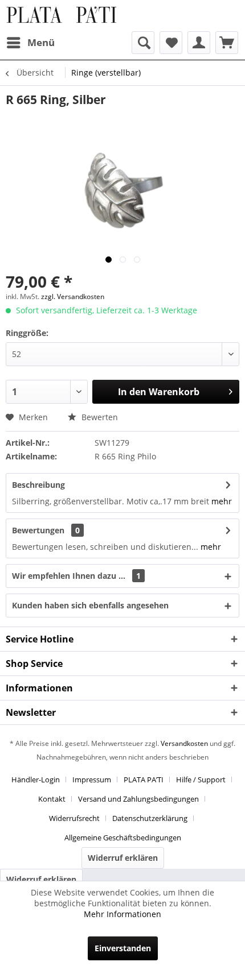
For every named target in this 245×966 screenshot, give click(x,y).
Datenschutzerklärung (149, 818)
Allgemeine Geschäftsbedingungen (122, 837)
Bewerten (98, 417)
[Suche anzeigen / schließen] (143, 42)
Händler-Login (35, 779)
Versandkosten (184, 743)
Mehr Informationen (122, 914)
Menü (41, 42)
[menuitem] (30, 42)
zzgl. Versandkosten (72, 296)
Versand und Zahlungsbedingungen (138, 799)
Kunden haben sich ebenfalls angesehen (90, 605)
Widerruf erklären (123, 857)
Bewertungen (38, 530)
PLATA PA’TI (144, 779)
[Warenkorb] (226, 42)
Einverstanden (123, 948)
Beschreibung (38, 484)
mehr (221, 501)
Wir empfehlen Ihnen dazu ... (76, 575)
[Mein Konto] (198, 42)
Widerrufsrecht (74, 818)
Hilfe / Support (201, 779)
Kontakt (52, 799)
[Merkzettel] (171, 42)
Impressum (91, 779)
